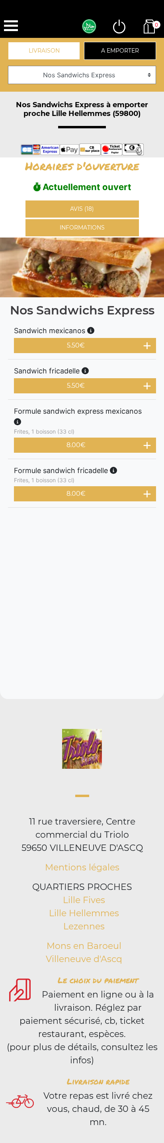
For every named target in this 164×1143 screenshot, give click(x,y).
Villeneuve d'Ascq (84, 959)
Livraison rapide (98, 1081)
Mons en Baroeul (84, 946)
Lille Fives (84, 900)
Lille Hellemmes (84, 913)
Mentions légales (82, 867)
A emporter (120, 50)
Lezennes (84, 926)
